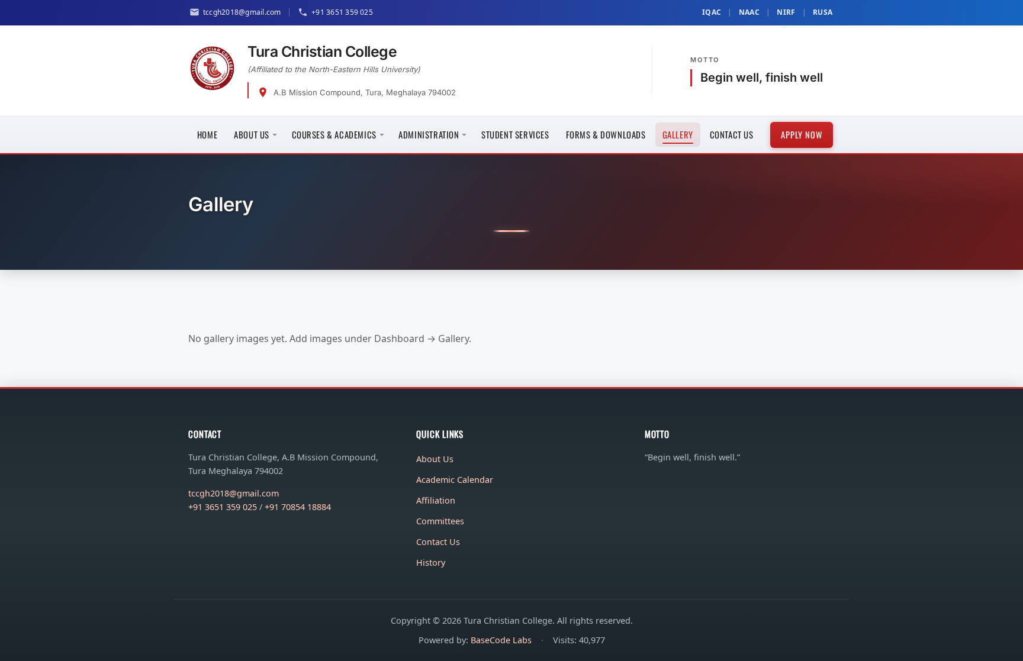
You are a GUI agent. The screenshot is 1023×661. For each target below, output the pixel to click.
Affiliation (435, 500)
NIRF (786, 12)
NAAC (749, 12)
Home (207, 134)
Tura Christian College (322, 51)
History (430, 562)
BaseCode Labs (501, 640)
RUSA (822, 12)
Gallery (677, 134)
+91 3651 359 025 (222, 506)
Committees (440, 521)
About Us (251, 134)
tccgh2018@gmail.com (233, 493)
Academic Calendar (454, 479)
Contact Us (732, 134)
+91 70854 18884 (298, 506)
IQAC (711, 12)
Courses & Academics (334, 134)
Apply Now (801, 134)
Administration (428, 134)
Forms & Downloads (606, 134)
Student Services (515, 134)
